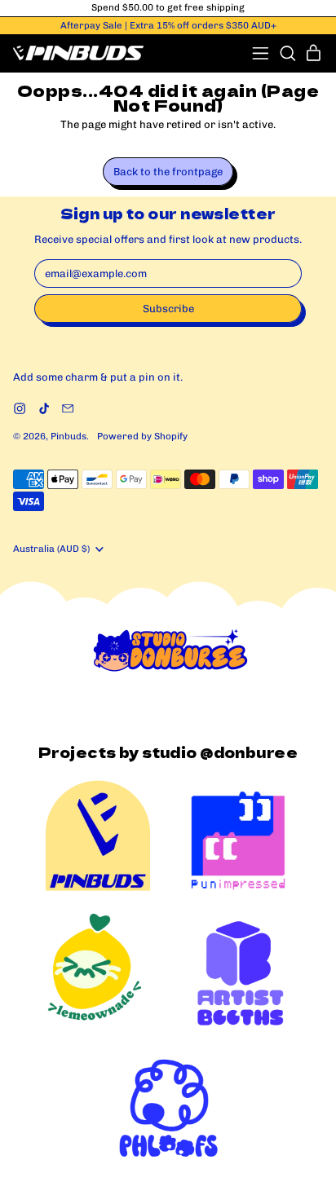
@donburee (249, 752)
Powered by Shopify (142, 436)
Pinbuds (68, 436)
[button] (287, 53)
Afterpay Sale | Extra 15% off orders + (168, 25)
